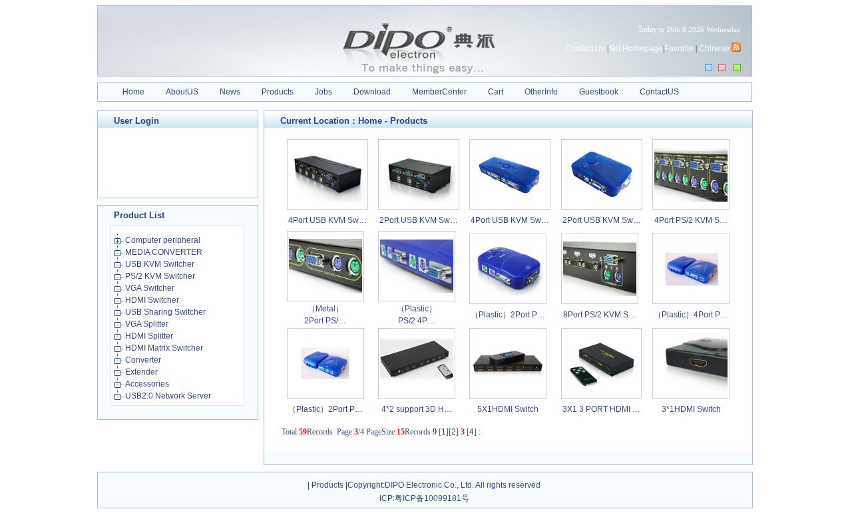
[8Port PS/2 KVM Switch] (599, 293)
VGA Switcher (150, 288)
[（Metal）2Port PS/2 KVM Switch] (325, 290)
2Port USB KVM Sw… (418, 220)
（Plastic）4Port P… (691, 314)
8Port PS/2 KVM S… (599, 314)
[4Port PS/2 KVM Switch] (691, 199)
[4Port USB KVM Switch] (327, 199)
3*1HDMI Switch (691, 409)
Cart (495, 91)
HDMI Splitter (150, 336)
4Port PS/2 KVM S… (691, 220)
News (230, 91)
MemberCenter (439, 91)
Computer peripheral (163, 240)
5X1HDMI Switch (507, 409)
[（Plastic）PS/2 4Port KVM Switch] (416, 290)
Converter (144, 360)
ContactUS (659, 91)
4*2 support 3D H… (416, 409)
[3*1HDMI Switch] (691, 388)
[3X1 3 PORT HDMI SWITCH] (601, 388)
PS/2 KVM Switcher (161, 276)
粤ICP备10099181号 (432, 498)
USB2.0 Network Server (169, 396)
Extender (142, 372)
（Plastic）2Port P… (508, 314)
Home (133, 91)
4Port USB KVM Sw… (327, 220)
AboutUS (182, 91)
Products (278, 91)
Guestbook (598, 91)
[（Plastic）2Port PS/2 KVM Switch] (507, 293)
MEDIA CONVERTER (164, 252)
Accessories (148, 384)
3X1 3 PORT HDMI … (601, 409)
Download (372, 91)
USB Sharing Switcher (166, 312)
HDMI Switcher (153, 300)
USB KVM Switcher (160, 264)
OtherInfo (541, 91)
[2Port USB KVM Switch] (418, 199)
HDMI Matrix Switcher (165, 348)
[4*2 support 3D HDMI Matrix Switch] (416, 388)
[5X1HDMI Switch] (507, 380)
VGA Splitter (147, 324)
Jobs (323, 91)
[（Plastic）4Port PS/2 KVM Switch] (691, 293)
